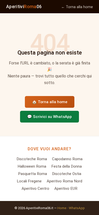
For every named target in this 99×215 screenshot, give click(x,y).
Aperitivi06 (24, 6)
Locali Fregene (29, 181)
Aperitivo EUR (65, 188)
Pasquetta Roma (32, 173)
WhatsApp (77, 208)
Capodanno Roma (67, 159)
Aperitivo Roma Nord (64, 181)
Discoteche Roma (31, 159)
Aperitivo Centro (35, 188)
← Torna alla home (77, 7)
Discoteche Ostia (66, 173)
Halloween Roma (32, 166)
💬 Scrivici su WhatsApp (49, 116)
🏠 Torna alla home (49, 102)
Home (62, 208)
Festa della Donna (66, 166)
